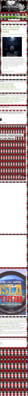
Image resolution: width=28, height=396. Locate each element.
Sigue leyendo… (5, 67)
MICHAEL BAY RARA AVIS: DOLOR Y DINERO (10, 98)
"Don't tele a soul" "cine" (10, 71)
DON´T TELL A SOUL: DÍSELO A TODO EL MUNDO (11, 29)
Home (3, 22)
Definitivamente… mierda (8, 102)
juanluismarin (16, 34)
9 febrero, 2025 (10, 34)
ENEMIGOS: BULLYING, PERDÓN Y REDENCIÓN (15, 97)
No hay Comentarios (21, 73)
